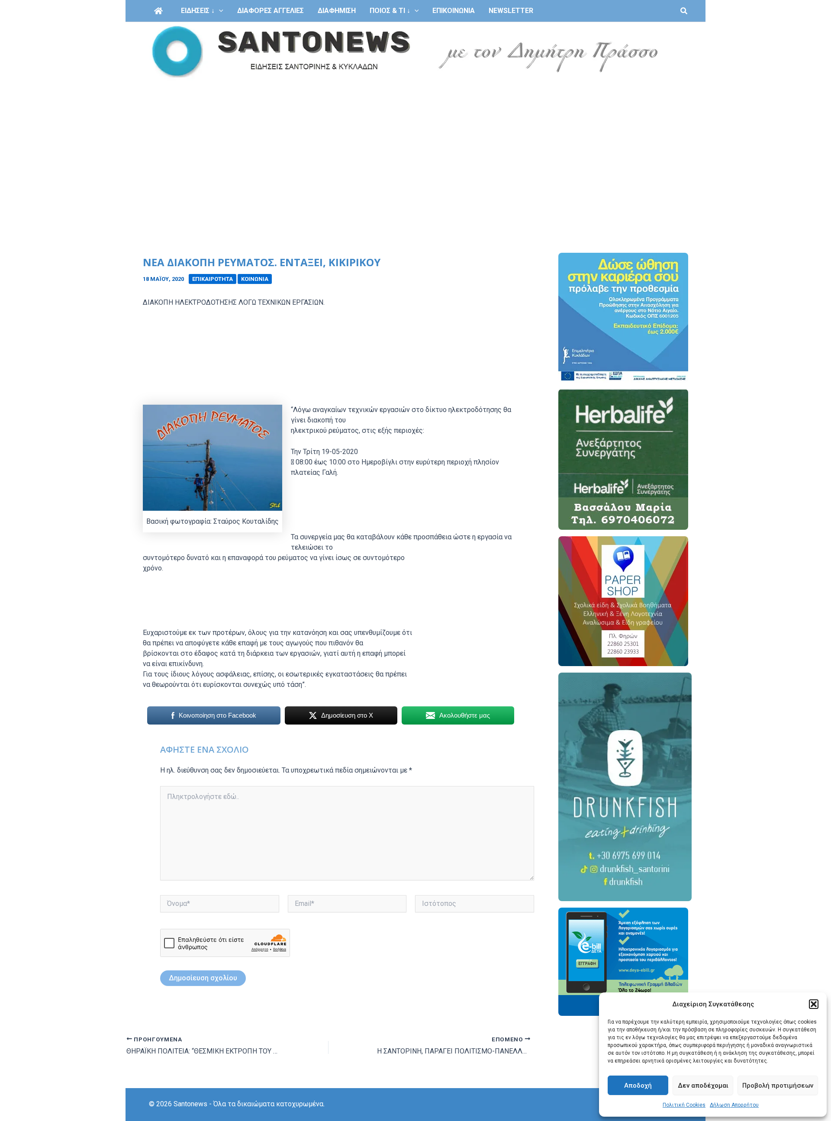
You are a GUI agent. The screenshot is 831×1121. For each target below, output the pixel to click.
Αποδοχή (638, 1085)
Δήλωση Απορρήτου (734, 1105)
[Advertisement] (415, 146)
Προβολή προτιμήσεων (777, 1085)
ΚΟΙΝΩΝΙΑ (254, 279)
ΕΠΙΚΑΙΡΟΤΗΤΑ (212, 279)
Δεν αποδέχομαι (703, 1085)
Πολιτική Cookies (684, 1105)
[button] (813, 1004)
